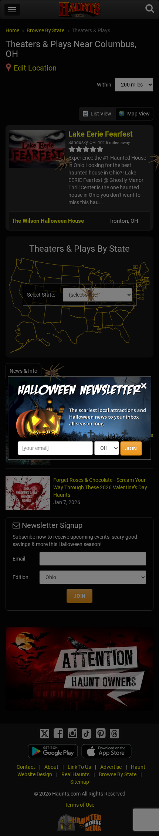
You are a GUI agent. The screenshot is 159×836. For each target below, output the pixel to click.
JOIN (131, 448)
